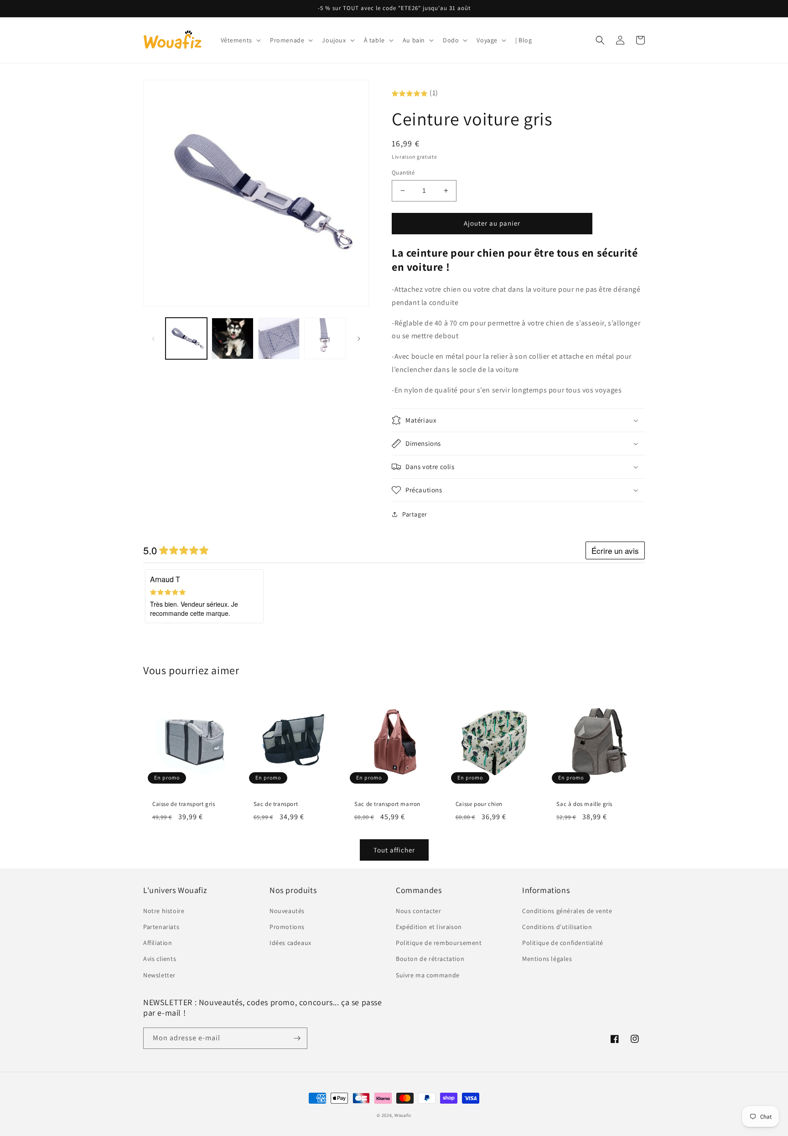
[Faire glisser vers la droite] (359, 339)
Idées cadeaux (290, 943)
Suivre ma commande (428, 975)
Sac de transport (276, 804)
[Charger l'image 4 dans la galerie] (325, 338)
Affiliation (157, 943)
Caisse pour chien (479, 804)
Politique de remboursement (439, 943)
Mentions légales (547, 959)
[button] (239, 40)
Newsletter (159, 975)
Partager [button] (414, 514)
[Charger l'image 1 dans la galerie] (186, 338)
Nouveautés (287, 911)
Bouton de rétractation (430, 959)
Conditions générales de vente (567, 911)
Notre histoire (163, 911)
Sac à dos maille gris (584, 804)
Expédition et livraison (429, 927)
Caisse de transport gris (183, 804)
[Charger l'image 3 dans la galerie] (279, 338)
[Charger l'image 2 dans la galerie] (232, 338)
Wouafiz (402, 1115)
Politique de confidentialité (562, 943)
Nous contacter (418, 911)
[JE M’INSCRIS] (297, 1038)
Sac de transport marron (387, 804)
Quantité (403, 172)
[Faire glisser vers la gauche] (153, 339)
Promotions (287, 927)
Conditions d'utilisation (557, 927)
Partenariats (161, 927)
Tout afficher (394, 850)
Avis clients (159, 959)
